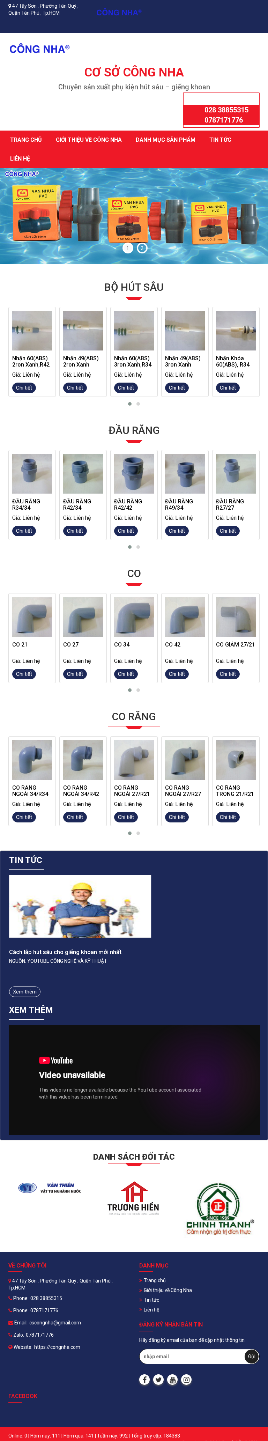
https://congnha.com (57, 1347)
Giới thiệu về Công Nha (89, 139)
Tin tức (220, 139)
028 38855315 (226, 110)
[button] (130, 403)
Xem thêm (25, 992)
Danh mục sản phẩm (165, 139)
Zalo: (18, 1335)
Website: (22, 1347)
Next (250, 216)
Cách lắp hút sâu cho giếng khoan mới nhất (65, 951)
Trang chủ (26, 139)
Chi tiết (24, 388)
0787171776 (223, 120)
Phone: (20, 1298)
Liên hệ (20, 158)
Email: (20, 1322)
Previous (17, 216)
